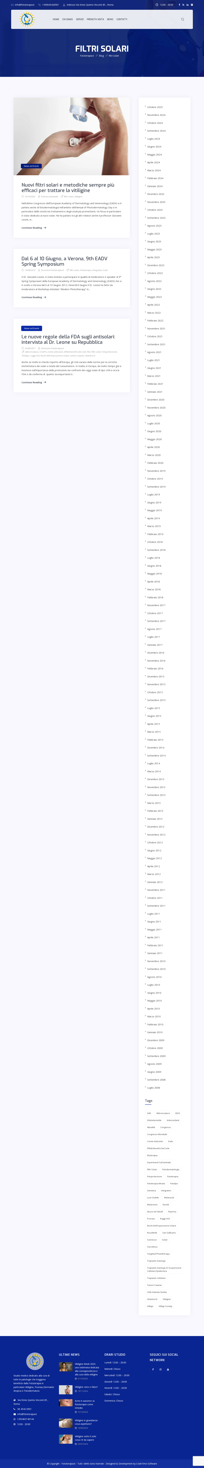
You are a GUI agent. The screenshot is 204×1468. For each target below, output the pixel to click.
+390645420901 (50, 4)
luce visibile (153, 1197)
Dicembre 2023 (155, 194)
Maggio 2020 (154, 439)
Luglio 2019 (153, 494)
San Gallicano (169, 1232)
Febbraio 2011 (155, 945)
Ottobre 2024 (155, 122)
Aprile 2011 (153, 937)
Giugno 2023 (154, 241)
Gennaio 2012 (155, 882)
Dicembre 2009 (155, 1040)
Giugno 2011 (154, 921)
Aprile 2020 (153, 447)
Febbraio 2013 (155, 810)
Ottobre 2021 (155, 336)
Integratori (97, 270)
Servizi (80, 19)
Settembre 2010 (156, 969)
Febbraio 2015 (155, 739)
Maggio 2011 (154, 929)
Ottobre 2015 (155, 692)
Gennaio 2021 (155, 391)
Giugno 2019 (154, 502)
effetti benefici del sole (75, 351)
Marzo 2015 (154, 731)
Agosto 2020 (154, 415)
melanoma (152, 1204)
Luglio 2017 (153, 636)
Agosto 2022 (154, 281)
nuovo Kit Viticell (155, 1211)
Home (56, 19)
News (110, 19)
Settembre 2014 (156, 755)
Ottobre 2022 (155, 273)
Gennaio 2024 (155, 186)
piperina (172, 1211)
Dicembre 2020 (155, 399)
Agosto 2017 (154, 629)
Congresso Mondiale (157, 1134)
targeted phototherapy (158, 1253)
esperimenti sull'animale (159, 1162)
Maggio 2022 (154, 296)
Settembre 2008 (156, 1079)
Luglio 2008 (153, 1087)
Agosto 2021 (154, 352)
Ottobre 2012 (155, 842)
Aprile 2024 (153, 162)
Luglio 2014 (153, 763)
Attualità (151, 1127)
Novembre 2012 (156, 834)
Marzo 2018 (154, 589)
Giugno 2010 (154, 992)
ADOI (177, 1113)
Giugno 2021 (154, 368)
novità (166, 1204)
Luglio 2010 (153, 984)
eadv (170, 1141)
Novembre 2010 (156, 961)
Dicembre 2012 (155, 826)
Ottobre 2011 (155, 897)
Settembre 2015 (156, 700)
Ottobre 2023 (155, 209)
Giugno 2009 (154, 1071)
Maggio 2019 (154, 510)
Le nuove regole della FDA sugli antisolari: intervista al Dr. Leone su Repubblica (68, 339)
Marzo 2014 (154, 771)
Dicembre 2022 (155, 265)
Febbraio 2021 (155, 383)
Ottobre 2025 (155, 107)
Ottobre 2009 (155, 1048)
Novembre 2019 (156, 470)
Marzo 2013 (154, 803)
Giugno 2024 (154, 146)
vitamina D (90, 355)
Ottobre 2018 (155, 541)
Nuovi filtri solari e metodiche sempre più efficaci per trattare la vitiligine (68, 188)
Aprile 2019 (153, 518)
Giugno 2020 (154, 431)
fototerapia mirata (156, 1183)
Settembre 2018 (156, 549)
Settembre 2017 (156, 621)
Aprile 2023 (153, 257)
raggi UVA (35, 355)
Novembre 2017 (156, 605)
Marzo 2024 (154, 170)
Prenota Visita (95, 19)
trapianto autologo (156, 1260)
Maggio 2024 (154, 154)
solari (165, 1239)
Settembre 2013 (156, 795)
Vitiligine (78, 196)
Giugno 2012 (154, 850)
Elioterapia (152, 1155)
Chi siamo (67, 19)
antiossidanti (173, 1120)
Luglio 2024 (153, 138)
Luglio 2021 (153, 360)
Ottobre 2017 (155, 613)
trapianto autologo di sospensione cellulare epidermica (164, 1269)
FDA (89, 351)
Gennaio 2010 (155, 1032)
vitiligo (150, 1306)
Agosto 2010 (154, 977)
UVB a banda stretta (157, 1292)
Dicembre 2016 (155, 652)
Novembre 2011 (156, 889)
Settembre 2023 (156, 217)
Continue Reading (32, 227)
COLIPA (43, 351)
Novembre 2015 (156, 684)
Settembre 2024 (156, 130)
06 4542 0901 (24, 1408)
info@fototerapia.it (24, 4)
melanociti (169, 1197)
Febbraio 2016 (155, 668)
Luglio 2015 (153, 708)
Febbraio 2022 (155, 320)
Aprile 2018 (153, 581)
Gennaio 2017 (155, 644)
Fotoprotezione (109, 351)
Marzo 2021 (154, 376)
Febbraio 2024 (155, 178)
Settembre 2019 (156, 486)
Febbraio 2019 (155, 534)
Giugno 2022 (154, 288)
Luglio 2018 (153, 557)
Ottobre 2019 (155, 478)
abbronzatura (32, 351)
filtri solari (68, 196)
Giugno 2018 (154, 565)
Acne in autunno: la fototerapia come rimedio (85, 1404)
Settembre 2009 (156, 1056)
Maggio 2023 (154, 249)
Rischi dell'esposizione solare (55, 355)
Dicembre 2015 (155, 676)
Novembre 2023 (156, 202)
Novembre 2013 (156, 787)
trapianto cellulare (156, 1278)
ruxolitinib (152, 1232)
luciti (105, 270)
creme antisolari (55, 351)
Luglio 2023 (153, 233)
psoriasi (151, 1218)
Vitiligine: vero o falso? (86, 1386)
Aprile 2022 (153, 304)
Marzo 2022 (154, 312)
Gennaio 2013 (155, 818)
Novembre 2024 (156, 114)
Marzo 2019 (154, 526)
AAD (149, 1113)
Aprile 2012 (153, 866)
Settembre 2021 (156, 344)
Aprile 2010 (153, 1008)
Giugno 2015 (154, 715)
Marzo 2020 (154, 455)
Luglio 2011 (153, 913)
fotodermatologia (170, 1169)
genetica (151, 1190)
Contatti (122, 19)
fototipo (25, 355)
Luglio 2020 (153, 423)
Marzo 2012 (154, 874)
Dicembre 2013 (155, 779)
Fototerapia (85, 270)
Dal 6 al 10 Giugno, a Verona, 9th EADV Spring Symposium (64, 261)
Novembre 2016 (156, 660)
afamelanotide (154, 1120)
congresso (165, 1127)
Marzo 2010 (154, 1016)
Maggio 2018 (154, 573)
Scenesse (152, 1239)
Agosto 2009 (154, 1063)
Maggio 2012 (154, 858)
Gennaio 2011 (155, 953)
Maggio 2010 (154, 1000)
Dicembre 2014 (155, 747)
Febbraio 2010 (155, 1024)
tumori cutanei (77, 355)
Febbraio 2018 (155, 597)
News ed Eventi (31, 166)
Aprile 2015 (153, 723)
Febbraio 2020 (155, 462)
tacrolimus (152, 1246)
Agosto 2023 (154, 225)
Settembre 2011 (156, 905)
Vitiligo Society (165, 1306)
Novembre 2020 (156, 407)
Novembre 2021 (156, 328)
